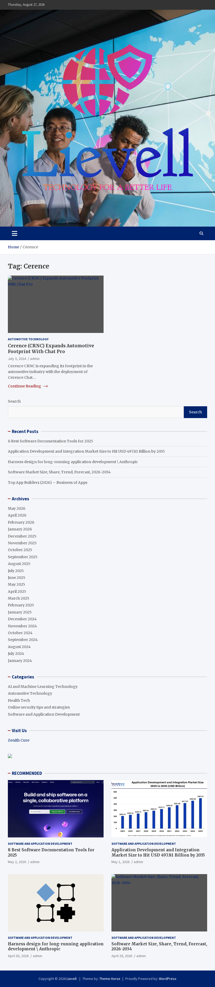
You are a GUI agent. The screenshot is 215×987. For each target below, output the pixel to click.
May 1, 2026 (120, 861)
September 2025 (22, 557)
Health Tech (19, 700)
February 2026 (21, 522)
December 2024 (22, 619)
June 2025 (16, 577)
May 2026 (16, 508)
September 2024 (23, 639)
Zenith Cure (18, 740)
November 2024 (22, 626)
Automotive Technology (28, 339)
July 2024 (16, 653)
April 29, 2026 (121, 955)
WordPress (167, 978)
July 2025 (16, 570)
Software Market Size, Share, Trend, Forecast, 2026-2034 (59, 472)
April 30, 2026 (18, 955)
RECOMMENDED (27, 773)
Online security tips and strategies (39, 707)
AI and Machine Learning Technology (43, 686)
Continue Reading (25, 386)
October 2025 (20, 549)
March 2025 (18, 598)
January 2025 (20, 612)
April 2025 (17, 591)
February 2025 (21, 605)
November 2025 (22, 543)
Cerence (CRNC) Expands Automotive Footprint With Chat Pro (51, 348)
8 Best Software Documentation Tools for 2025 (50, 441)
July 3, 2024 (17, 358)
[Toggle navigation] (14, 233)
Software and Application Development (44, 714)
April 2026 (17, 515)
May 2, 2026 (17, 861)
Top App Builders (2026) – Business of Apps (47, 482)
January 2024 (20, 660)
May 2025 (16, 584)
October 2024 (20, 632)
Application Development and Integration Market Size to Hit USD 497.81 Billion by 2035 (86, 451)
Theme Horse (109, 978)
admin (35, 358)
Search (14, 401)
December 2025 (22, 536)
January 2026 (20, 529)
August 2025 (19, 563)
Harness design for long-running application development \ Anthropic (73, 461)
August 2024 (19, 646)
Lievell (72, 978)
